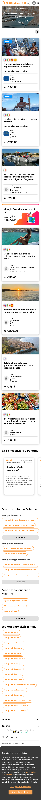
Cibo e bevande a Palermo (14, 606)
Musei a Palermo (10, 611)
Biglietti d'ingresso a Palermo (15, 601)
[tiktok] (20, 737)
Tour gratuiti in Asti (11, 632)
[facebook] (7, 737)
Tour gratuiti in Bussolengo (14, 690)
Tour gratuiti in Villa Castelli (15, 711)
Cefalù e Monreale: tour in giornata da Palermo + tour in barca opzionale (18, 365)
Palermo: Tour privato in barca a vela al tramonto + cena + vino (19, 310)
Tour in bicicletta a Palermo (15, 554)
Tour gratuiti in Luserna (13, 695)
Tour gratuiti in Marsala (13, 659)
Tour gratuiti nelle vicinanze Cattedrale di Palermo (21, 564)
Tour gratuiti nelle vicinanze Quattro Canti (21, 575)
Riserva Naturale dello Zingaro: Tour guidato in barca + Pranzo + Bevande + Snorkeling (19, 421)
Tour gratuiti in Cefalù (12, 653)
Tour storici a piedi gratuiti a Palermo (19, 525)
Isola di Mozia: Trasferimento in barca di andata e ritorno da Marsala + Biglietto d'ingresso (19, 177)
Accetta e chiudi (20, 792)
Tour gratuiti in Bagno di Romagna (17, 700)
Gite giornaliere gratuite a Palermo (18, 548)
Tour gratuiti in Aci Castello (15, 705)
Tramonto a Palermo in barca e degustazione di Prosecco (19, 65)
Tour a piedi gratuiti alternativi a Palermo (20, 530)
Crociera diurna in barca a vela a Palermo (20, 120)
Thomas (12, 77)
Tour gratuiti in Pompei (13, 643)
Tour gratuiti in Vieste (12, 674)
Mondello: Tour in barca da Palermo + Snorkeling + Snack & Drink (19, 256)
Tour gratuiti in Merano (13, 648)
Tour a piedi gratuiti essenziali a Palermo (20, 520)
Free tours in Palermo (16, 9)
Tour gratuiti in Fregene (13, 664)
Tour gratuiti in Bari (11, 638)
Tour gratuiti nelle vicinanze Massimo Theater (21, 570)
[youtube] (11, 737)
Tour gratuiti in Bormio (13, 679)
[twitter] (16, 737)
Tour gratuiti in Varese (13, 669)
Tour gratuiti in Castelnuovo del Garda (19, 685)
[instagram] (3, 737)
